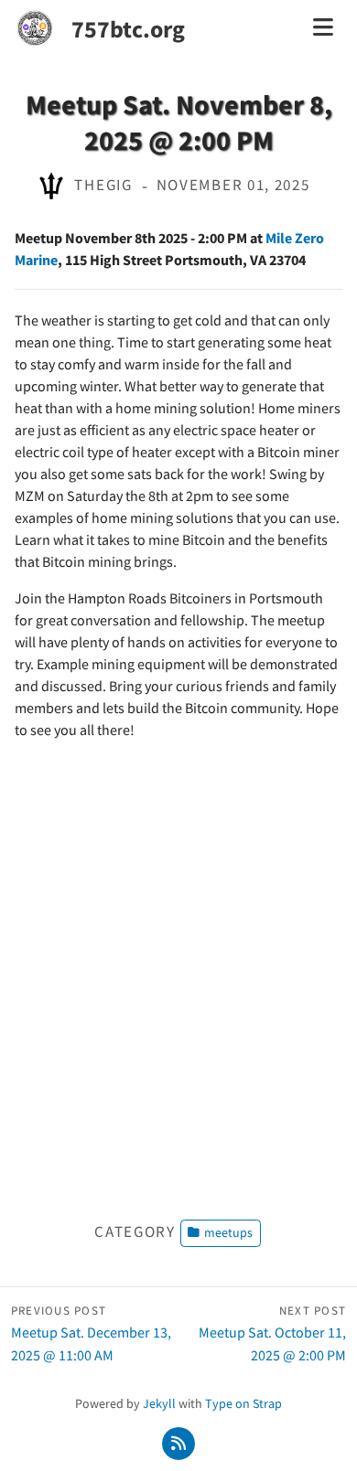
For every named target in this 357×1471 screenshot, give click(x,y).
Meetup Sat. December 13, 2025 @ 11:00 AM (91, 1333)
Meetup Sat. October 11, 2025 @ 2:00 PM (272, 1333)
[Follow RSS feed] (179, 1442)
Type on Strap (243, 1403)
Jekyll (159, 1403)
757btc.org (128, 29)
